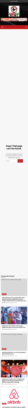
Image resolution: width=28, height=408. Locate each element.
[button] (2, 27)
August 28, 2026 (12, 329)
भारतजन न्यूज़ (5, 329)
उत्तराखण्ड (4, 294)
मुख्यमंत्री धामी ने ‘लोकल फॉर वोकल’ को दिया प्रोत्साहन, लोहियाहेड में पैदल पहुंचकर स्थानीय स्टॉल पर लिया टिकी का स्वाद (13, 326)
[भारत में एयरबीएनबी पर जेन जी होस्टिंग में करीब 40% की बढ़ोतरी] (14, 396)
